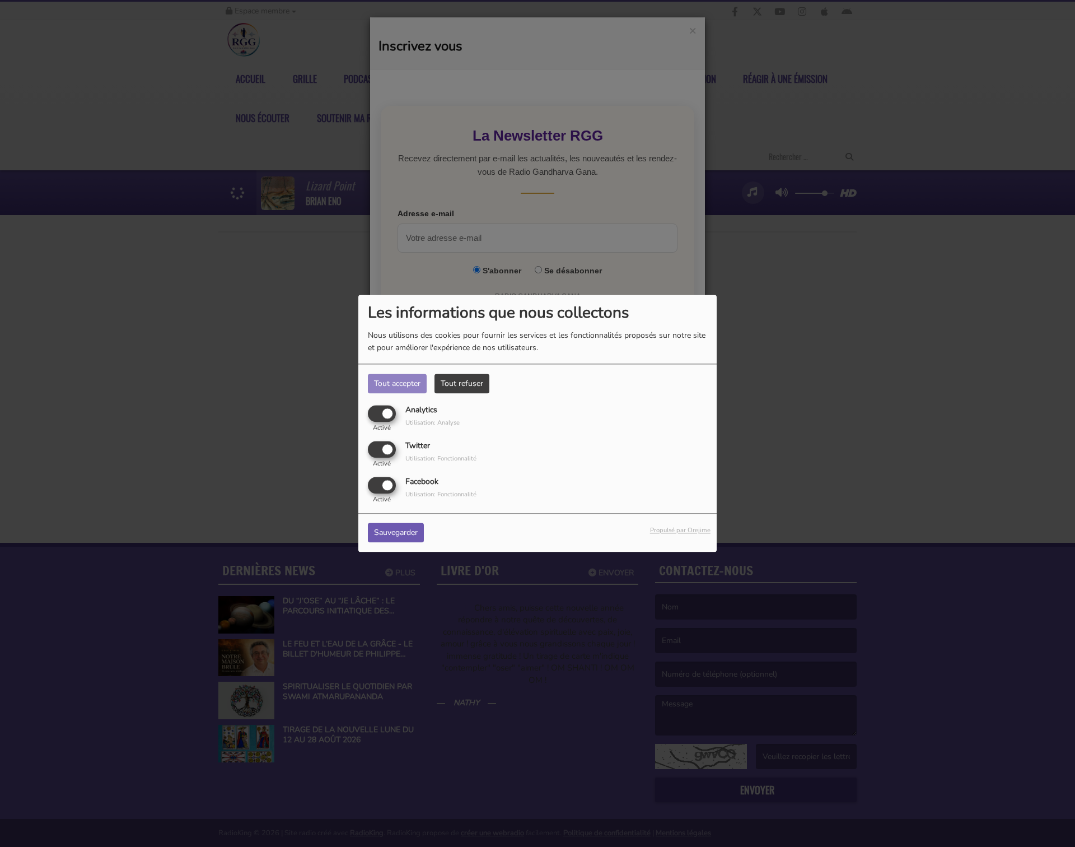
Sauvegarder (396, 533)
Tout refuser (462, 383)
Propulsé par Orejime (680, 531)
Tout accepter (397, 383)
